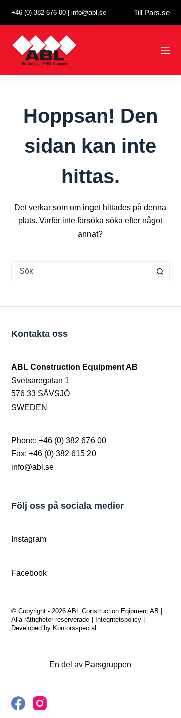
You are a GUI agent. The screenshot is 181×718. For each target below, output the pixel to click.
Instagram (28, 539)
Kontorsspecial (74, 628)
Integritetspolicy (118, 619)
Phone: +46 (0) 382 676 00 (58, 440)
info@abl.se (88, 12)
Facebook (29, 573)
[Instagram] (40, 703)
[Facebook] (18, 703)
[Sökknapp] (159, 271)
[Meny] (165, 50)
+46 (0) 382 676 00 (38, 12)
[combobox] (81, 271)
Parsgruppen (108, 664)
